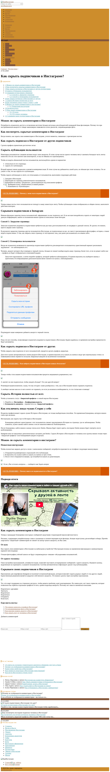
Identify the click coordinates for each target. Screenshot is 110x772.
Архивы (8, 61)
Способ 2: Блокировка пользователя (23, 97)
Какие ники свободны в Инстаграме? (19, 669)
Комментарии (10, 65)
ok (2, 6)
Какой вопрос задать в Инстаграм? (35, 684)
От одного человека (18, 114)
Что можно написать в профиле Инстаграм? (21, 607)
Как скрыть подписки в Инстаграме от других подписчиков (28, 89)
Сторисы (8, 726)
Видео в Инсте (10, 728)
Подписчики (10, 57)
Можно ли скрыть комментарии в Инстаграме (22, 85)
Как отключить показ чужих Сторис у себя (21, 102)
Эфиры (7, 59)
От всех (13, 112)
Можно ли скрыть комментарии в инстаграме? (23, 104)
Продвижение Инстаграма (15, 730)
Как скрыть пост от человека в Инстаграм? (21, 613)
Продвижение (10, 15)
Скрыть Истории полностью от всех (19, 100)
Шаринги (8, 55)
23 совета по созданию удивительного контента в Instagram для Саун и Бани (33, 665)
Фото (7, 52)
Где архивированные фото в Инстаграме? (20, 609)
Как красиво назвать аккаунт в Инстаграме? (21, 611)
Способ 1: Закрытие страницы (21, 95)
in (9, 6)
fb (4, 6)
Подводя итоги (11, 108)
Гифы (7, 44)
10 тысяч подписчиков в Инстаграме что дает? (18, 705)
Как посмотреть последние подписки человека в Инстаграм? (23, 715)
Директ (8, 17)
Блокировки (9, 21)
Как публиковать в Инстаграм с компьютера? (41, 688)
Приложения (10, 54)
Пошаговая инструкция (19, 106)
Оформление (10, 50)
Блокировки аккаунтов (13, 736)
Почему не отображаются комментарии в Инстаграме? (25, 667)
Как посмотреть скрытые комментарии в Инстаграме (25, 87)
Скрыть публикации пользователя (18, 91)
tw (8, 6)
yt (3, 6)
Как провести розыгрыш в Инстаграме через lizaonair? (25, 671)
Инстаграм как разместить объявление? (39, 680)
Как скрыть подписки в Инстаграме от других (22, 99)
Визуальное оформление (14, 744)
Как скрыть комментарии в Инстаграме (20, 110)
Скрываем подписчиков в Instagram (18, 93)
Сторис (8, 11)
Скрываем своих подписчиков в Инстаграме (22, 116)
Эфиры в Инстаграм (12, 751)
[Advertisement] (55, 645)
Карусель (8, 46)
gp (6, 6)
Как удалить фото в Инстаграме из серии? (35, 686)
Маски (7, 63)
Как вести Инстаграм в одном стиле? (18, 673)
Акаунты (8, 734)
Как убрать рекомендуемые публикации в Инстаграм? (42, 682)
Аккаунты (9, 19)
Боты (7, 48)
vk (11, 6)
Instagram (8, 10)
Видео (7, 13)
